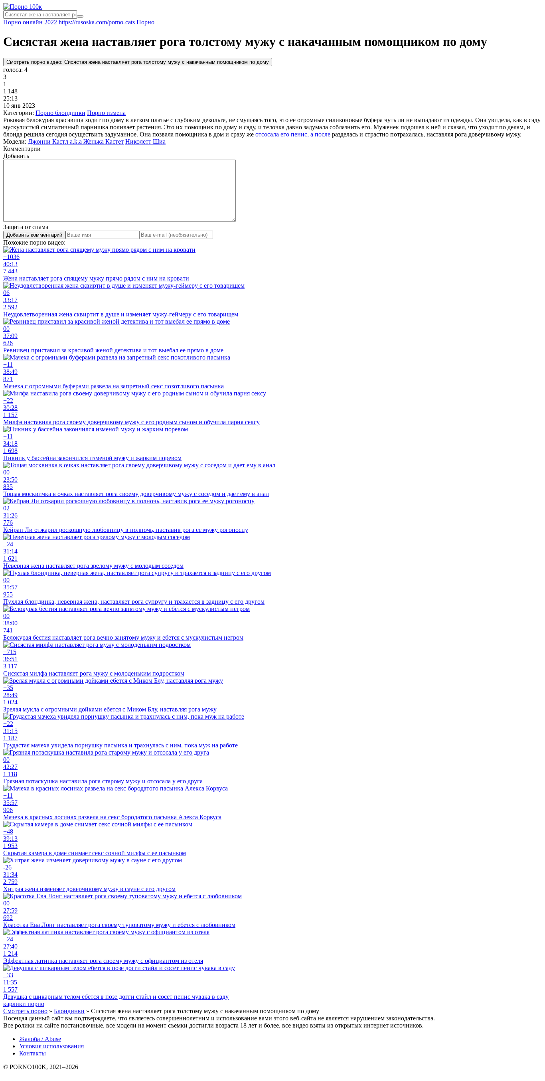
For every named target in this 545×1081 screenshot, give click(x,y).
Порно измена (106, 112)
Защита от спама (25, 226)
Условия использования (51, 1046)
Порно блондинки (60, 112)
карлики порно (23, 1003)
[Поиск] (80, 16)
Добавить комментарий (34, 235)
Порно (145, 22)
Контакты (32, 1053)
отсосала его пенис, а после (292, 134)
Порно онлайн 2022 (30, 22)
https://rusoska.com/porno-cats (97, 22)
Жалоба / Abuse (40, 1039)
